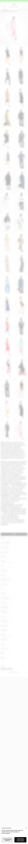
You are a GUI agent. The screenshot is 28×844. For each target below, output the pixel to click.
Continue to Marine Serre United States (20, 840)
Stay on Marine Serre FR (8, 840)
